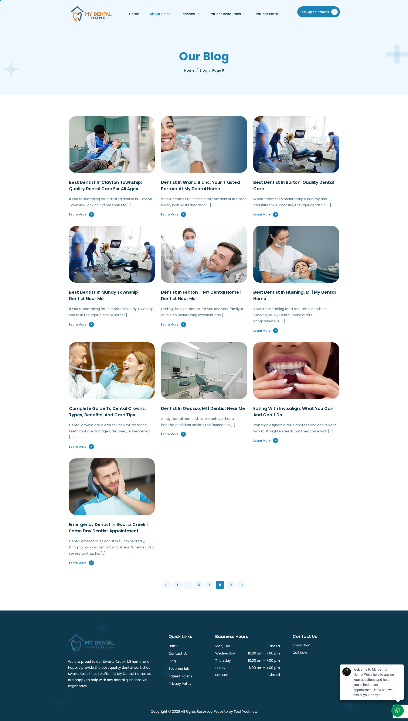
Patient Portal (267, 13)
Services (187, 13)
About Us (158, 13)
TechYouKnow (245, 711)
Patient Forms (180, 676)
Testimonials (179, 668)
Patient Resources (225, 13)
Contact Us (178, 653)
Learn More (77, 214)
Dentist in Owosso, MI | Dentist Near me (203, 408)
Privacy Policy (180, 683)
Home (134, 13)
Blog (172, 661)
